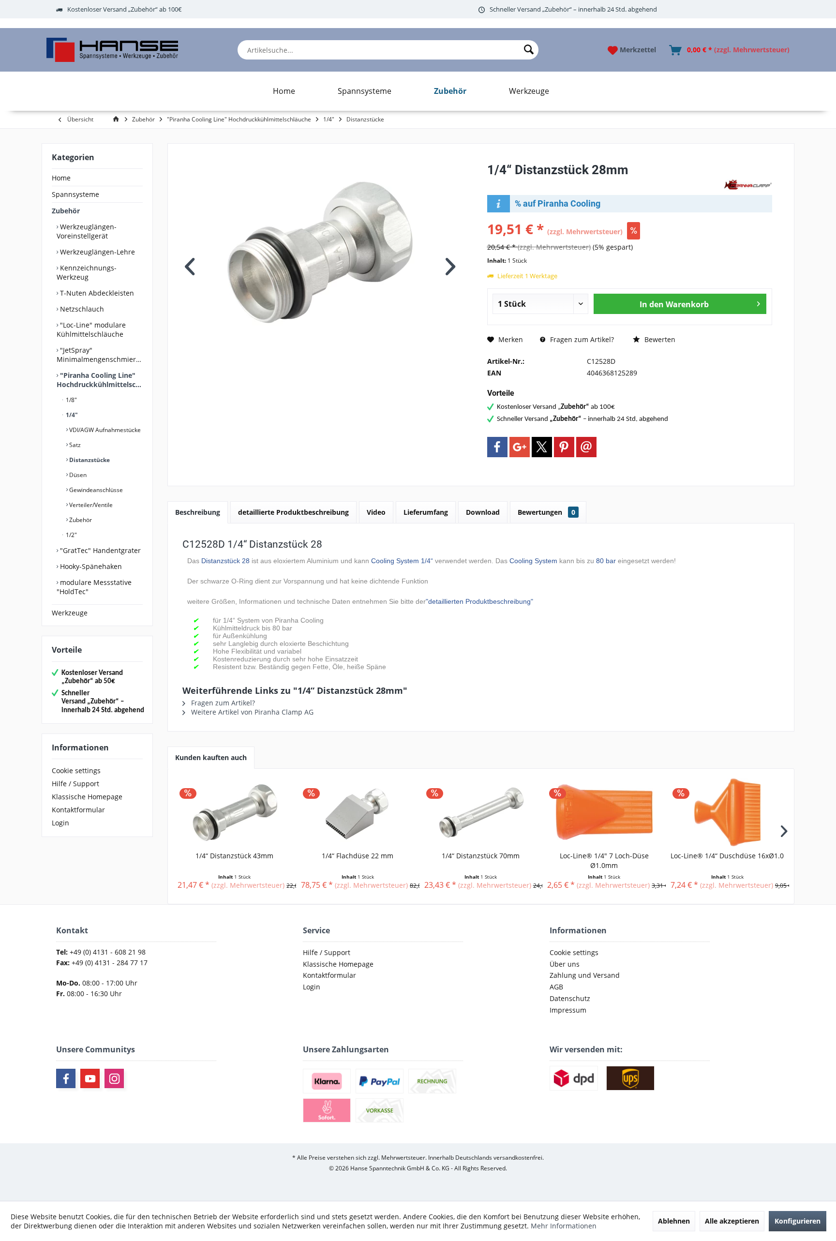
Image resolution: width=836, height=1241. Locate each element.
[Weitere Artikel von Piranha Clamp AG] (748, 185)
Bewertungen (546, 512)
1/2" (70, 535)
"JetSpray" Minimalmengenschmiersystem (100, 354)
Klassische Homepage (87, 796)
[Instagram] (114, 1078)
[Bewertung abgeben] (604, 182)
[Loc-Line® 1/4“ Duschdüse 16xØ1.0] (727, 812)
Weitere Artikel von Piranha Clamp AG (251, 712)
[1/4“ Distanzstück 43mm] (234, 812)
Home (61, 177)
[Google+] (519, 447)
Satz (74, 445)
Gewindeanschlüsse (95, 490)
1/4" (71, 415)
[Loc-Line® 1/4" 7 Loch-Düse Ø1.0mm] (604, 812)
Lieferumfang (425, 512)
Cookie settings (76, 770)
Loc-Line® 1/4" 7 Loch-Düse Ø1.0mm (604, 860)
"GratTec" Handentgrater (99, 550)
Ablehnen (674, 1221)
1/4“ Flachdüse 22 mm (357, 855)
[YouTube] (90, 1078)
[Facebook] (497, 447)
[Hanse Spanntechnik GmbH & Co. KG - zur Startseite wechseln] (112, 50)
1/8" (70, 400)
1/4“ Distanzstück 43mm (234, 855)
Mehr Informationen (564, 1225)
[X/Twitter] (542, 447)
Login (60, 822)
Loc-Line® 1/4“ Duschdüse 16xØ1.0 (727, 855)
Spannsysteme (75, 194)
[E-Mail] (586, 447)
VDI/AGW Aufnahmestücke (104, 430)
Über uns (565, 964)
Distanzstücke (89, 460)
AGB (556, 986)
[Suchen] (528, 50)
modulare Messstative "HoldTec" (94, 587)
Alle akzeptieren (732, 1221)
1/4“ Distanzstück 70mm (481, 855)
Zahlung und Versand (585, 975)
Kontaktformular (78, 809)
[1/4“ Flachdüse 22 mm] (358, 812)
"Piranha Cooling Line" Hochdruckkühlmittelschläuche (100, 380)
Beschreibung (197, 512)
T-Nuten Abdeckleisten (96, 293)
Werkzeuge (70, 612)
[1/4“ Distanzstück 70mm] (481, 812)
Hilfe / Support (75, 783)
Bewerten (658, 339)
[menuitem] (388, 50)
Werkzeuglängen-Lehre (96, 251)
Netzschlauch (81, 309)
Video (376, 512)
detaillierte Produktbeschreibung (293, 512)
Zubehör (66, 210)
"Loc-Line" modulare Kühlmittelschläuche (91, 329)
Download (483, 512)
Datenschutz (570, 998)
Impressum (568, 1010)
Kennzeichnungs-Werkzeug (87, 272)
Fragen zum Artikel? (581, 339)
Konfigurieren (798, 1221)
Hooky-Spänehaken (90, 566)
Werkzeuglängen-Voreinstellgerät (87, 231)
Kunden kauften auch (211, 757)
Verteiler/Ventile (90, 505)
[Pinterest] (564, 447)
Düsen (77, 475)
